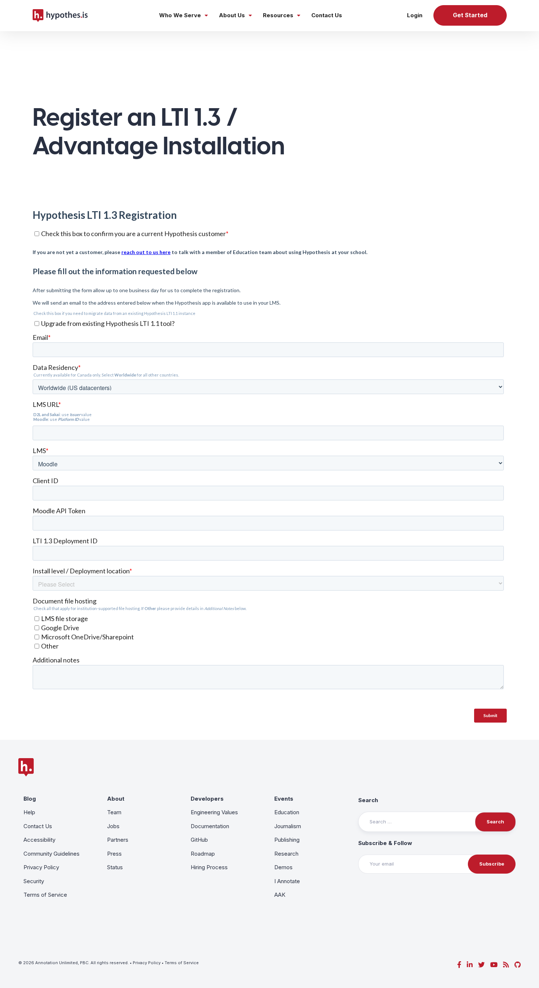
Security (33, 881)
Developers (207, 798)
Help (29, 812)
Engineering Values (214, 812)
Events (283, 798)
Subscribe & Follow (385, 843)
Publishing (287, 839)
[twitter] (481, 965)
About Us (232, 15)
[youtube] (494, 965)
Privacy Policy (41, 867)
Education (286, 812)
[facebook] (459, 965)
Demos (283, 867)
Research (286, 853)
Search (368, 800)
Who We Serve (180, 15)
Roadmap (203, 853)
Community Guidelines (51, 853)
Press (114, 853)
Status (115, 867)
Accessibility (39, 839)
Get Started (470, 15)
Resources (278, 15)
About (115, 798)
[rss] (506, 965)
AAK (279, 894)
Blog (29, 798)
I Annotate (287, 881)
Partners (117, 839)
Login (414, 15)
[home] (60, 15)
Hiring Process (209, 867)
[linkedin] (470, 965)
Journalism (287, 826)
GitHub (199, 839)
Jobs (113, 826)
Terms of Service (45, 894)
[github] (517, 965)
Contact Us (326, 15)
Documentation (210, 826)
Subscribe (491, 864)
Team (114, 812)
